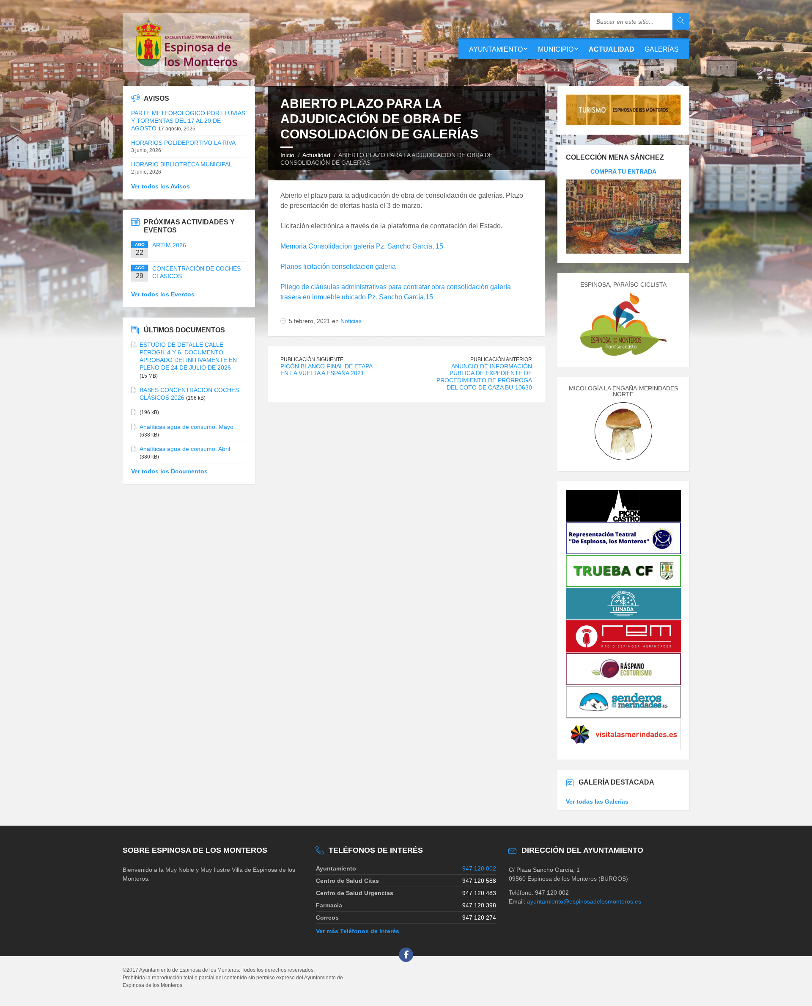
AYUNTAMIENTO (496, 49)
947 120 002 (479, 868)
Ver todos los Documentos (169, 471)
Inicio (287, 155)
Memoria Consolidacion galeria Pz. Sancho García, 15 (361, 246)
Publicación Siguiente (311, 359)
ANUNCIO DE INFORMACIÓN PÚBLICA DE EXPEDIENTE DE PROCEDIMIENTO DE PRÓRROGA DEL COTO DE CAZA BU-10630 (484, 377)
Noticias (351, 321)
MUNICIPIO (555, 49)
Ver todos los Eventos (163, 294)
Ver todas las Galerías (597, 801)
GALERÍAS (662, 49)
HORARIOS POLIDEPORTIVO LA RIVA (183, 142)
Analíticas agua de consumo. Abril (185, 448)
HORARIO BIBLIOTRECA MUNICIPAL (181, 164)
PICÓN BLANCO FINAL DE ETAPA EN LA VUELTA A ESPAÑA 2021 (326, 370)
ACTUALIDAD (611, 49)
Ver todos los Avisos (160, 186)
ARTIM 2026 (169, 245)
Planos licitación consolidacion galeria (338, 266)
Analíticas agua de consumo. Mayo (186, 426)
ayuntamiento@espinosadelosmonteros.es (584, 901)
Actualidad (316, 155)
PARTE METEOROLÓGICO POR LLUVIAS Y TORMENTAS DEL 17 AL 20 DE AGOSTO (188, 121)
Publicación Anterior (501, 359)
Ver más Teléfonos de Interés (357, 931)
